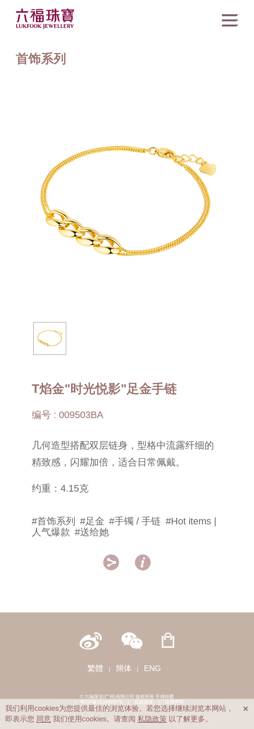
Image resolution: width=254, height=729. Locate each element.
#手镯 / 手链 (135, 521)
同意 (43, 719)
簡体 (124, 668)
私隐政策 (152, 719)
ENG (152, 668)
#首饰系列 (53, 521)
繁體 (95, 668)
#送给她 (92, 532)
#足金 (92, 521)
